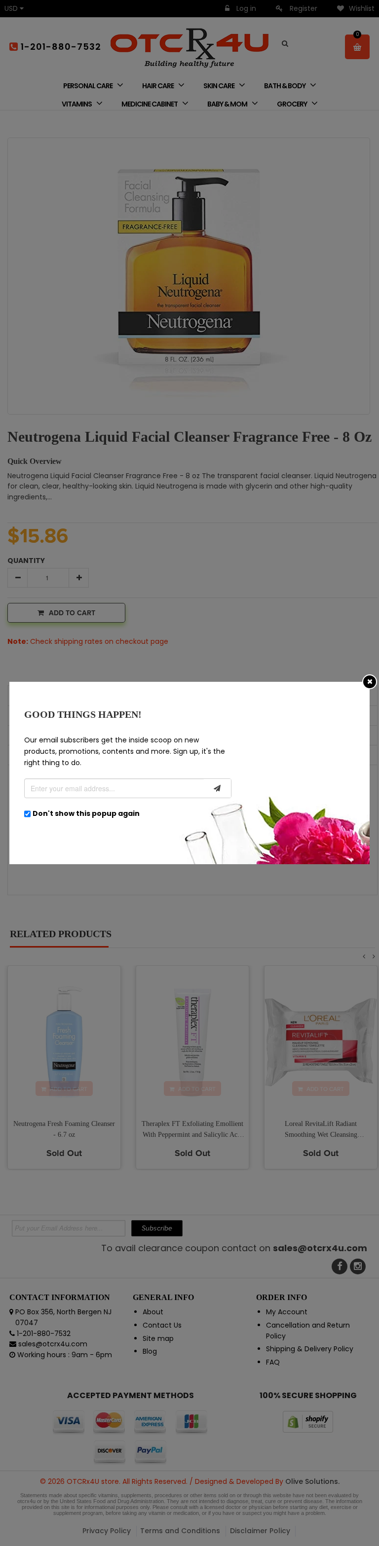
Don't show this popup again (86, 813)
